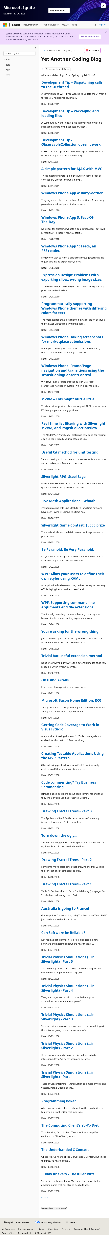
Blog (40, 1229)
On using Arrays (55, 680)
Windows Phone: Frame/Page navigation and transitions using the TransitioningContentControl (72, 370)
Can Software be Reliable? (63, 932)
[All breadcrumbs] (43, 50)
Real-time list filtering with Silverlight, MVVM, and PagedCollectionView (73, 425)
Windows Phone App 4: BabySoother (72, 193)
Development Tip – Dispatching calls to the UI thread (71, 84)
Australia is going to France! (65, 908)
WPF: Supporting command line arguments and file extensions (68, 604)
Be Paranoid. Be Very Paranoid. (67, 549)
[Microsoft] (5, 25)
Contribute (53, 1229)
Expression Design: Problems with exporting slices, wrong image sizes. (71, 277)
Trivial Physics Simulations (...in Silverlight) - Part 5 (68, 959)
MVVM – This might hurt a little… (69, 399)
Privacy (65, 1229)
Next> (44, 1197)
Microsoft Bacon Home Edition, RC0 (71, 700)
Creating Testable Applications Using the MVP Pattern (72, 755)
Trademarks (23, 1233)
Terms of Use (8, 1233)
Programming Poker (58, 1101)
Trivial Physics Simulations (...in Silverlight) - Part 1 (68, 1074)
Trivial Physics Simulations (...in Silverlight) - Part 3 (68, 1016)
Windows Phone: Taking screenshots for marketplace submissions (72, 339)
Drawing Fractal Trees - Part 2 (66, 859)
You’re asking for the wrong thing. (70, 631)
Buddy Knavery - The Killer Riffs (67, 1174)
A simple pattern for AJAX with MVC (71, 168)
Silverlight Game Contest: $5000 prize (73, 525)
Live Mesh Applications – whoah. (69, 500)
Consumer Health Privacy (86, 1229)
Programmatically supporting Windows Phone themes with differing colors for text (74, 308)
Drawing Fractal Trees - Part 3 (66, 811)
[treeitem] (19, 59)
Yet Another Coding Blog (60, 50)
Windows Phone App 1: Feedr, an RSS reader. (68, 248)
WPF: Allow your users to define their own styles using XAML (72, 576)
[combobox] (19, 53)
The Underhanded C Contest (65, 1149)
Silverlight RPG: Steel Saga (63, 476)
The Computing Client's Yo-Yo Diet (70, 1125)
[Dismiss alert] (103, 5)
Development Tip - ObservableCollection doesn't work (71, 142)
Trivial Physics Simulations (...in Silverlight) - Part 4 (68, 988)
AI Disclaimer (8, 1229)
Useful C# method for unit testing (69, 452)
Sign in (102, 24)
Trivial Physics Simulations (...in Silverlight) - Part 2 (68, 1045)
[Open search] (95, 24)
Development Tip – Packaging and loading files (70, 113)
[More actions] (104, 50)
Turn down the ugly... (59, 835)
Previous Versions (26, 1229)
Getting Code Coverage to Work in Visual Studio (70, 727)
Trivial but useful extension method (71, 655)
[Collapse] (35, 48)
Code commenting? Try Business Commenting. (68, 784)
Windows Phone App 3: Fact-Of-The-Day (67, 219)
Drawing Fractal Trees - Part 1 (66, 884)
